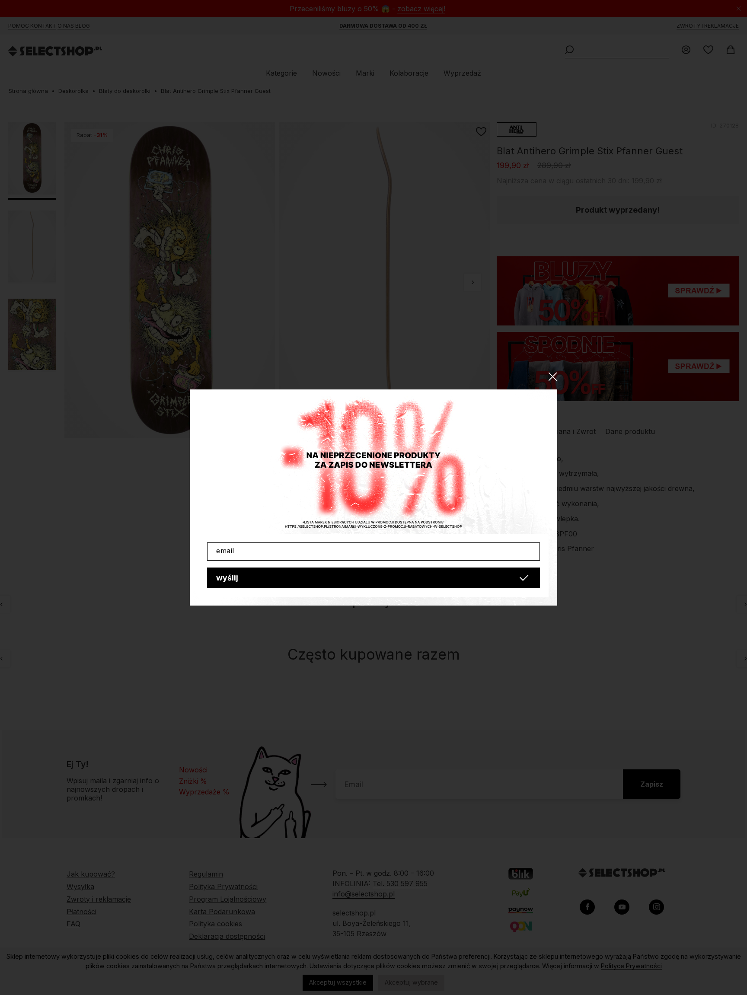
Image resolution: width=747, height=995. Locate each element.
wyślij (227, 577)
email (225, 550)
